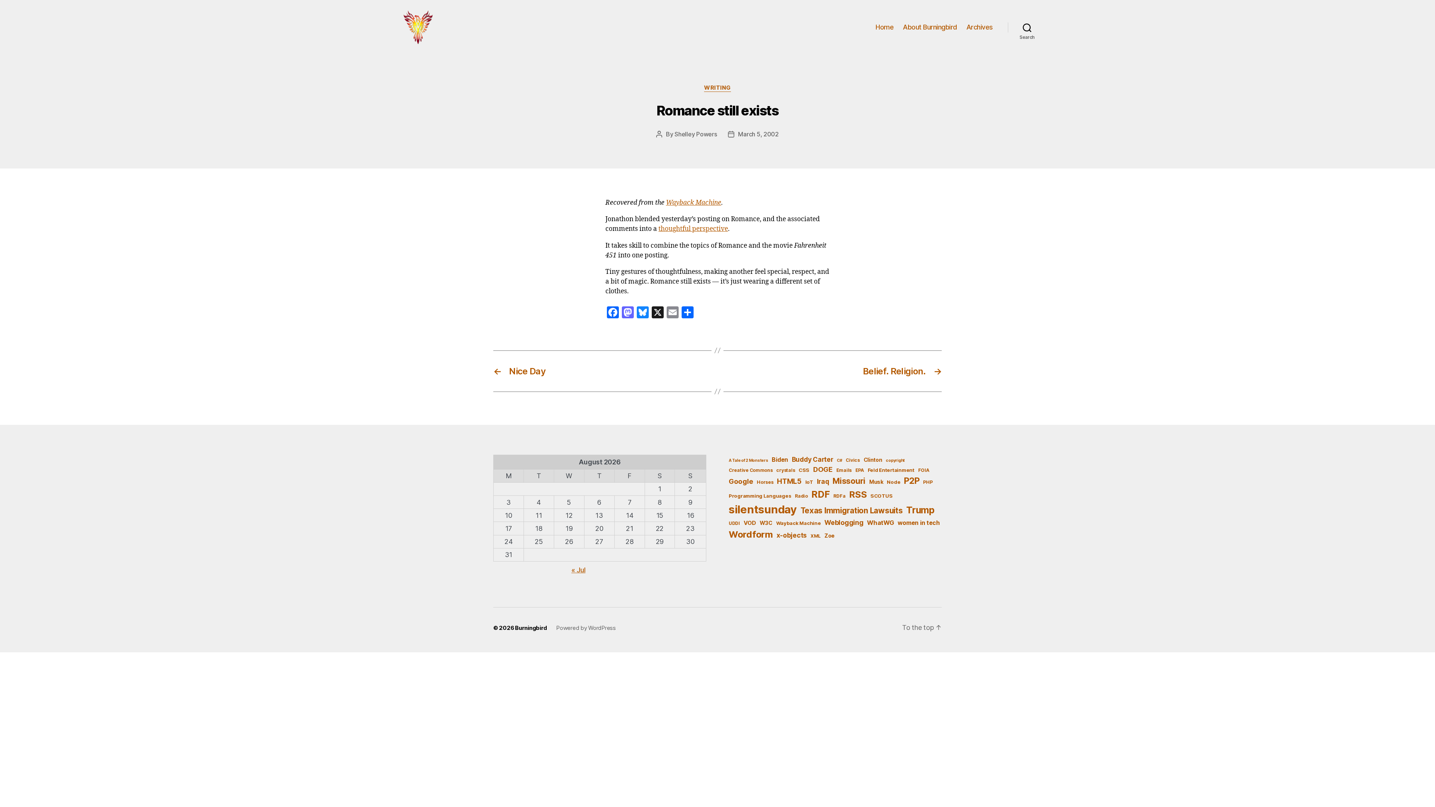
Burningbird (531, 627)
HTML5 (789, 481)
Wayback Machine (693, 203)
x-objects (792, 535)
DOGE (823, 469)
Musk (876, 482)
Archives (979, 27)
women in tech (919, 522)
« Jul (578, 570)
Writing (717, 87)
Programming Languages (760, 496)
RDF (820, 494)
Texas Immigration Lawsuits (851, 510)
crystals (785, 470)
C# (839, 460)
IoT (809, 482)
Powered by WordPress (586, 627)
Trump (920, 510)
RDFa (839, 496)
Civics (853, 460)
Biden (780, 459)
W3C (766, 523)
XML (816, 536)
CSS (804, 470)
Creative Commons (751, 470)
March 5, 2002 (758, 134)
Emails (844, 470)
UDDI (734, 523)
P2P (911, 481)
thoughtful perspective (693, 229)
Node (893, 482)
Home (885, 27)
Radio (801, 496)
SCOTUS (881, 496)
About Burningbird (930, 27)
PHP (927, 482)
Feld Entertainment (891, 470)
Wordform (751, 534)
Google (741, 481)
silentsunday (763, 509)
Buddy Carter (812, 459)
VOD (750, 523)
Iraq (823, 481)
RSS (858, 494)
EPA (859, 470)
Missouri (849, 481)
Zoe (829, 535)
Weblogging (843, 522)
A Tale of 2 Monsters (748, 460)
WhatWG (880, 522)
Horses (765, 482)
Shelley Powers (696, 134)
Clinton (873, 460)
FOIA (923, 470)
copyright (895, 460)
